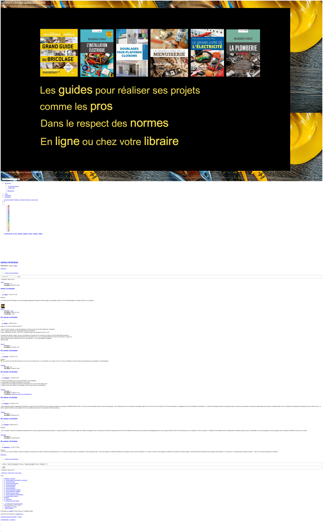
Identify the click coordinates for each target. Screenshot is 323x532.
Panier (40, 233)
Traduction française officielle (8, 517)
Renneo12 (3, 435)
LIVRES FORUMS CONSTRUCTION (23, 2)
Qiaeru (20, 517)
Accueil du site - (8, 233)
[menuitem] (13, 186)
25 (11, 367)
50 (11, 283)
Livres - (15, 233)
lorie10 (2, 344)
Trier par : (22, 464)
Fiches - (30, 233)
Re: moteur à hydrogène (9, 317)
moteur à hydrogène (9, 262)
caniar (2, 282)
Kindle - (25, 233)
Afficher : (4, 464)
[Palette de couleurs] (4, 204)
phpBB (11, 511)
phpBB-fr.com (19, 514)
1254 (11, 311)
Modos (11, 265)
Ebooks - (20, 233)
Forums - (36, 233)
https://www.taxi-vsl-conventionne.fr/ (22, 394)
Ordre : (37, 464)
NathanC (3, 365)
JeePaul (3, 412)
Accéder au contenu (6, 175)
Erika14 (3, 389)
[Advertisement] (51, 247)
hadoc (2, 309)
